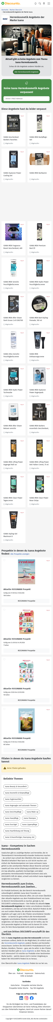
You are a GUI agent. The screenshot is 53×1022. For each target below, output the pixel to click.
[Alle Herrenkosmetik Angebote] (26, 40)
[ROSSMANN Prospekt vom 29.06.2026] (26, 671)
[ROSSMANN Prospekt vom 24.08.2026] (26, 621)
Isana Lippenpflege (29, 824)
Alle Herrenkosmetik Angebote (26, 72)
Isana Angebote (28, 951)
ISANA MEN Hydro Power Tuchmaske (13, 391)
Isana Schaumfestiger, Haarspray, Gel (19, 837)
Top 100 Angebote (37, 988)
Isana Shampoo (30, 818)
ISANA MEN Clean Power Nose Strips (38, 499)
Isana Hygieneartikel (13, 799)
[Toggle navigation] (49, 3)
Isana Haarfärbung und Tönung (17, 831)
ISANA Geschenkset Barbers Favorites (11, 138)
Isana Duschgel (11, 824)
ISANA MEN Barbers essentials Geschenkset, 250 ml (39, 427)
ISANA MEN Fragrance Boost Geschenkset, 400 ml (12, 247)
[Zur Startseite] (11, 3)
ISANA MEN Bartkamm (38, 173)
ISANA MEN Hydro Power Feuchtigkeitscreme (39, 283)
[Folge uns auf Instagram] (26, 998)
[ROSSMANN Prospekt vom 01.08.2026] (26, 571)
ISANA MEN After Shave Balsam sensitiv (12, 427)
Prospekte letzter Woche (18, 988)
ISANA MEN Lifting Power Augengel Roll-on (13, 463)
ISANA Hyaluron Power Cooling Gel (12, 174)
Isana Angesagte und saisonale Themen (20, 805)
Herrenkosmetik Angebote (14, 943)
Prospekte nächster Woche (31, 985)
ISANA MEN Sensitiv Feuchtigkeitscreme (11, 283)
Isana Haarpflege (11, 818)
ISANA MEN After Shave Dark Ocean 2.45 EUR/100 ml (13, 319)
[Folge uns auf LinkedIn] (21, 998)
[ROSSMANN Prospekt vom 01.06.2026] (26, 720)
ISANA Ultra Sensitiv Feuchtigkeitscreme (11, 355)
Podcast (20, 973)
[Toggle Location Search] (44, 3)
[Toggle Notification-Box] (36, 3)
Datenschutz (40, 973)
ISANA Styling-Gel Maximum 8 (10, 535)
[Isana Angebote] (5, 19)
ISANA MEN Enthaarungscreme (36, 355)
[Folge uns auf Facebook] (32, 998)
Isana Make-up (32, 812)
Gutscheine (15, 985)
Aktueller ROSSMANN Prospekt (17, 589)
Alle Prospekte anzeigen (19, 554)
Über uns (11, 973)
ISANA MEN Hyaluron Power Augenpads (37, 391)
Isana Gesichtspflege (13, 812)
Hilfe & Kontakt (26, 976)
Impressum (29, 973)
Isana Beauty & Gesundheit (16, 786)
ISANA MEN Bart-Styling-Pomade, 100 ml (38, 319)
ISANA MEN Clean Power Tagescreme (12, 499)
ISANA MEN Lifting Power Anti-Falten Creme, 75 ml (39, 463)
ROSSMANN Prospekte (26, 601)
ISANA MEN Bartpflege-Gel (38, 138)
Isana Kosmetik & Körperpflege (17, 793)
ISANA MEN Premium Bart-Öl (37, 247)
